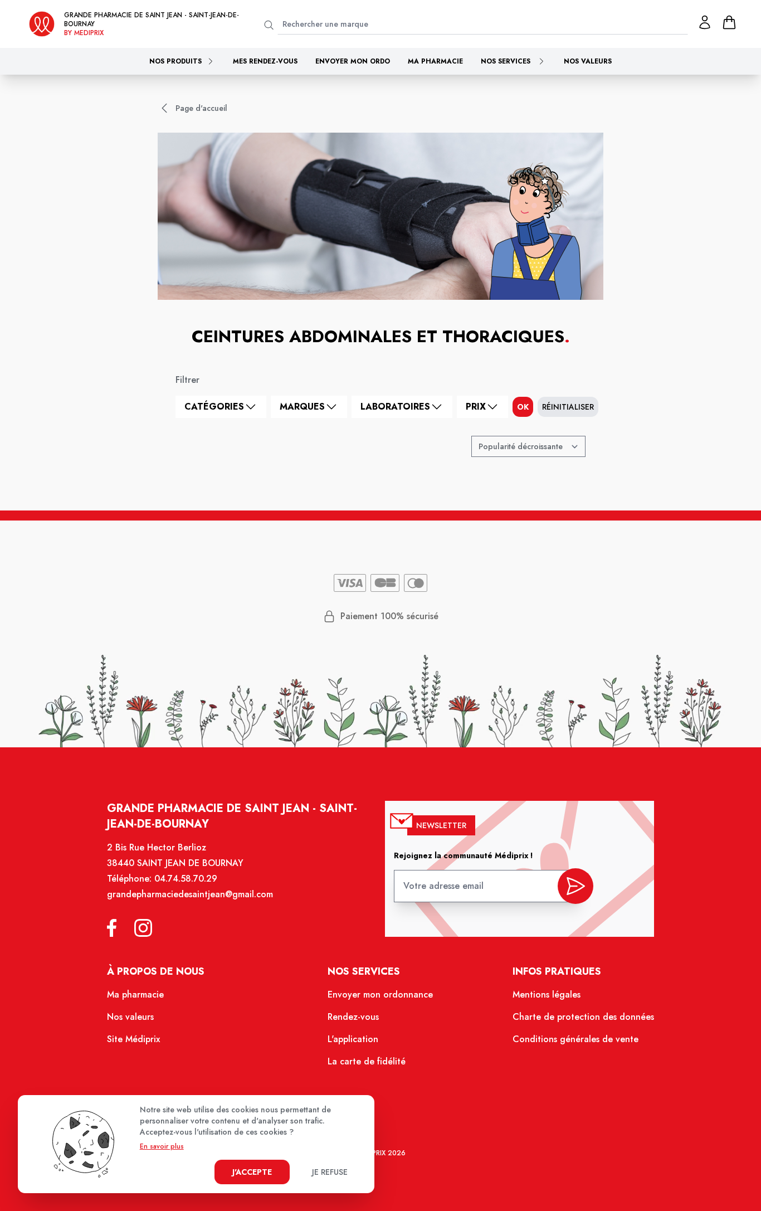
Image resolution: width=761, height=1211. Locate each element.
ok (523, 406)
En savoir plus (162, 1146)
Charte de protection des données (583, 1016)
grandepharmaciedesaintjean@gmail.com (190, 894)
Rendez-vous (353, 1016)
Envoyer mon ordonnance (380, 994)
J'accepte (252, 1172)
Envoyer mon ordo (352, 61)
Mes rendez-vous (265, 61)
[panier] (729, 22)
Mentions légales (546, 994)
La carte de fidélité (367, 1061)
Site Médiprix (133, 1039)
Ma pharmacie (435, 61)
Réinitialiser (568, 406)
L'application (353, 1039)
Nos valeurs (588, 61)
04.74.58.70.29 (185, 878)
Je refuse (330, 1172)
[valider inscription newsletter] (575, 886)
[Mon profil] (705, 22)
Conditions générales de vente (575, 1039)
